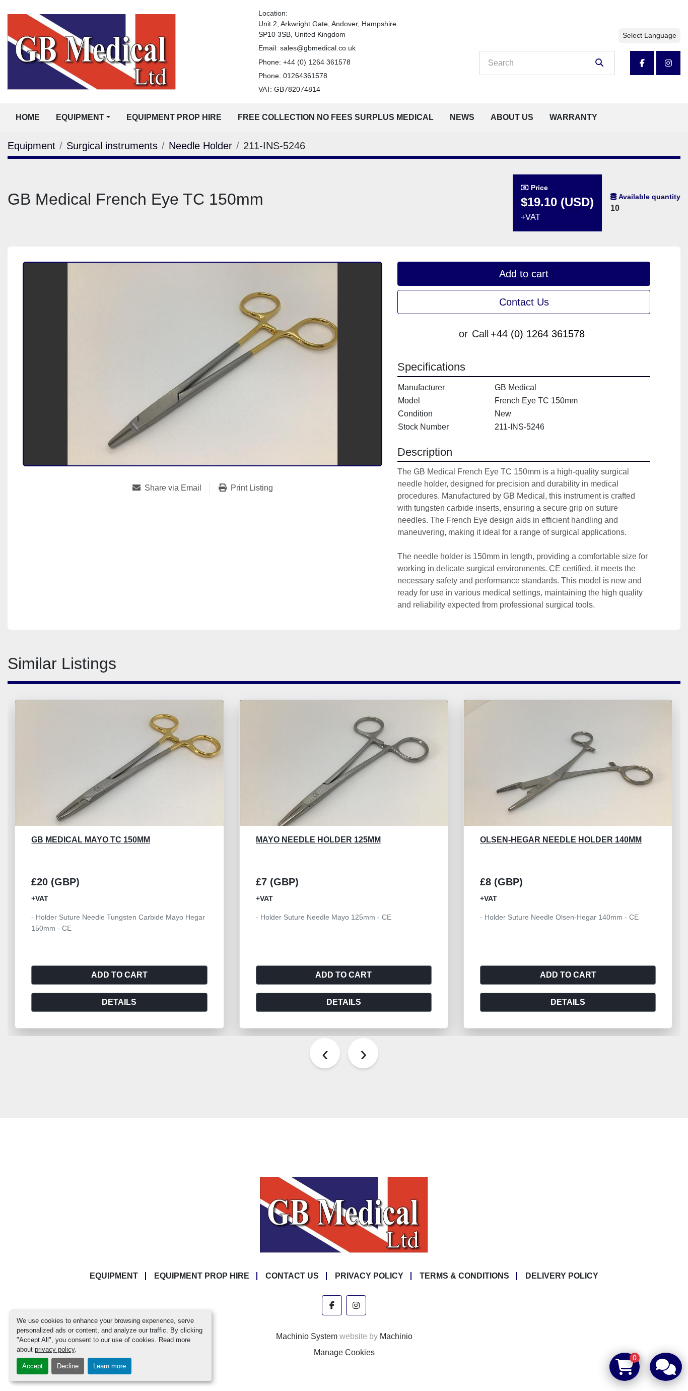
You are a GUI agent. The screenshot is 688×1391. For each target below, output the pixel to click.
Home (28, 117)
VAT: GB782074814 (289, 89)
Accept (32, 1366)
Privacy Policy (369, 1276)
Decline (68, 1366)
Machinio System (306, 1336)
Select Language (649, 35)
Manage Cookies (344, 1352)
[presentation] (325, 1053)
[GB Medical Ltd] (344, 1214)
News (462, 117)
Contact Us (524, 302)
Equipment (80, 117)
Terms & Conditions (464, 1276)
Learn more (109, 1366)
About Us (512, 117)
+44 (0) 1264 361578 (317, 62)
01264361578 (305, 76)
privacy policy (55, 1349)
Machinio (396, 1336)
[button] (83, 117)
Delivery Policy (561, 1276)
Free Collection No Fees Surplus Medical (336, 117)
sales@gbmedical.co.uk (318, 48)
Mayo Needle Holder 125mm (94, 839)
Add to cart (523, 273)
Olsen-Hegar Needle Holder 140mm (337, 839)
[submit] (599, 63)
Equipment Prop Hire (174, 117)
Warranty (573, 117)
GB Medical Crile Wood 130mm (547, 839)
